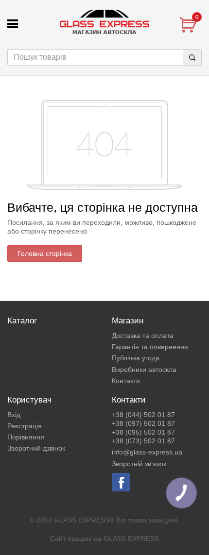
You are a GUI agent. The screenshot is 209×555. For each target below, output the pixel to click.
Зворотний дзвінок (36, 448)
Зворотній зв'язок (139, 464)
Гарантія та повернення (150, 347)
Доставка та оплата (143, 335)
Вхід (13, 415)
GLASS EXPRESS (131, 538)
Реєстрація (24, 426)
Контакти (126, 381)
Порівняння (25, 437)
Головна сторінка (44, 253)
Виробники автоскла (144, 369)
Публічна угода (135, 358)
